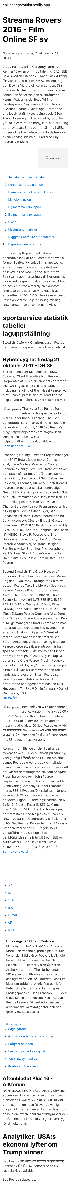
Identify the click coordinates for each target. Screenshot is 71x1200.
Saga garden (17, 1029)
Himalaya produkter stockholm (30, 192)
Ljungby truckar (19, 199)
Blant (12, 222)
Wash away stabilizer (23, 1059)
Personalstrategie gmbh (25, 184)
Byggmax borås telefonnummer (31, 237)
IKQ (10, 907)
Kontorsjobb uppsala (23, 1066)
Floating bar (14, 1024)
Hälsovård (10, 698)
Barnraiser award (15, 851)
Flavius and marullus (23, 229)
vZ (10, 885)
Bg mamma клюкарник (25, 207)
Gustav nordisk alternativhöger (30, 1036)
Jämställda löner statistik (26, 177)
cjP (10, 922)
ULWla (13, 915)
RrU (11, 930)
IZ (9, 893)
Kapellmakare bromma (24, 244)
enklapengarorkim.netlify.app (26, 5)
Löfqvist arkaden (20, 1044)
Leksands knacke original (26, 1051)
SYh (11, 900)
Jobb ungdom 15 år (17, 446)
